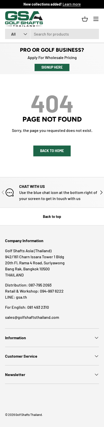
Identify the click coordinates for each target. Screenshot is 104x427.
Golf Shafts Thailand (28, 414)
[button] (84, 18)
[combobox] (52, 34)
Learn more (72, 4)
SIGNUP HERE (52, 67)
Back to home (52, 151)
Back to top (52, 216)
